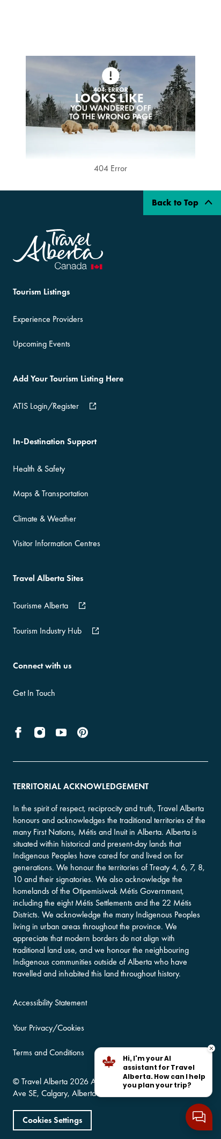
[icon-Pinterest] (82, 732)
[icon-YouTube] (61, 732)
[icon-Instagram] (39, 732)
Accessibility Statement (50, 1002)
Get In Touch (34, 693)
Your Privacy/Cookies (48, 1027)
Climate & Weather (44, 518)
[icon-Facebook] (20, 732)
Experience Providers (48, 319)
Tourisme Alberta (40, 605)
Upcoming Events (41, 343)
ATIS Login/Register (46, 405)
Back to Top (176, 202)
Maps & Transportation (51, 493)
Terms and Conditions (48, 1052)
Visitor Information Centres (56, 543)
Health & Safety (39, 468)
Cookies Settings (52, 1120)
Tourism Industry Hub (47, 630)
